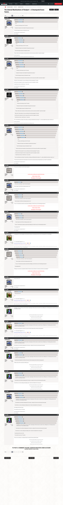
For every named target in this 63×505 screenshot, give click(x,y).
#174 (57, 289)
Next (22, 15)
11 (16, 15)
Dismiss (43, 1)
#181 (57, 414)
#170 (57, 211)
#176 (57, 321)
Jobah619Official (20, 19)
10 (14, 15)
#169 (57, 192)
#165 (57, 89)
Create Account (58, 3)
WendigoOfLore (20, 323)
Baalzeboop (19, 182)
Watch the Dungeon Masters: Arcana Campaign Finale (29, 1)
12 (18, 15)
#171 (57, 232)
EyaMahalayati (20, 21)
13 (20, 15)
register (38, 448)
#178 (57, 350)
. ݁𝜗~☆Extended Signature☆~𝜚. (19, 241)
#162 (57, 17)
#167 (57, 165)
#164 (57, 58)
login (31, 448)
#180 (57, 391)
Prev (5, 15)
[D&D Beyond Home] (4, 4)
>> (22, 91)
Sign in (52, 3)
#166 (57, 125)
